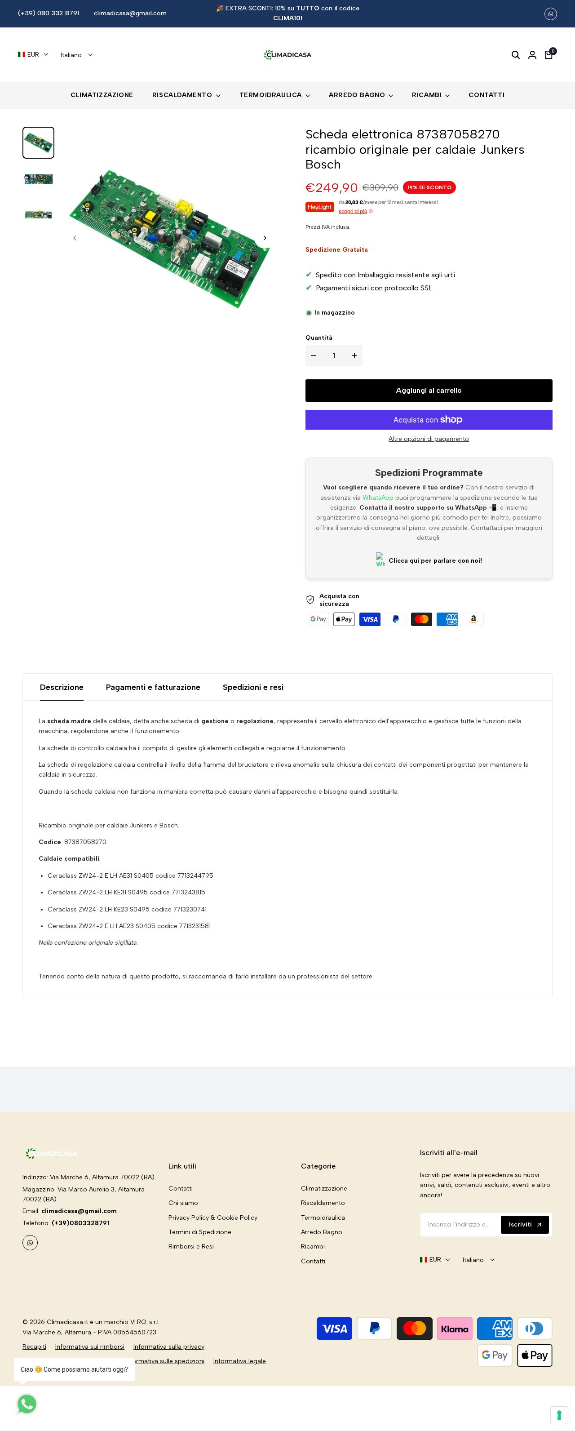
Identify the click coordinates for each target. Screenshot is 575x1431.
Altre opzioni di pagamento (429, 439)
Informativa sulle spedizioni (164, 1361)
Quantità (318, 338)
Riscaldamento (323, 1203)
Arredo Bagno (321, 1232)
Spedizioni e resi (253, 687)
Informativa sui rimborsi (89, 1347)
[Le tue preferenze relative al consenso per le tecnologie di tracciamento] (559, 1415)
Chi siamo (183, 1203)
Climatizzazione (324, 1188)
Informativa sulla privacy (168, 1347)
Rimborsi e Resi (191, 1246)
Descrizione (62, 687)
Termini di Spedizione (199, 1232)
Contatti (180, 1188)
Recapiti (34, 1347)
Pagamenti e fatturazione (153, 687)
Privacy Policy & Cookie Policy (212, 1218)
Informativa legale (239, 1361)
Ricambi (313, 1246)
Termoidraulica (323, 1218)
